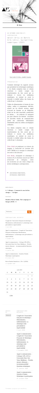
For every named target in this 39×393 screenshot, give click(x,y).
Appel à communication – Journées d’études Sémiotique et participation (25, 374)
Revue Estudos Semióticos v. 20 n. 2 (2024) (17, 261)
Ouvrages (13, 175)
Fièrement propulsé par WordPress (16, 388)
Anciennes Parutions (17, 173)
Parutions (21, 175)
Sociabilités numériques (20, 77)
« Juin (11, 295)
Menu (20, 25)
